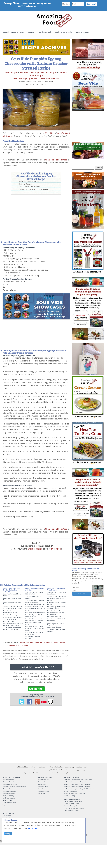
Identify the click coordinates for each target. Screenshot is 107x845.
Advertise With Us (43, 791)
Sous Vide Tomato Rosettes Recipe (12, 599)
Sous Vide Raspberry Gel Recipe (33, 597)
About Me (41, 789)
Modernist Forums (43, 782)
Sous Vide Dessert (58, 642)
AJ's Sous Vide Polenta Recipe (12, 608)
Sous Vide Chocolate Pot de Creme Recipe (34, 633)
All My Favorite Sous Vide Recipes (56, 630)
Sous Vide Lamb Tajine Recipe (56, 596)
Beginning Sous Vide (70, 791)
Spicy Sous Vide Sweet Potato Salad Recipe (56, 593)
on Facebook (56, 548)
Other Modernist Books (71, 810)
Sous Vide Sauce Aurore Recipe (13, 606)
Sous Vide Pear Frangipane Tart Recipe (35, 609)
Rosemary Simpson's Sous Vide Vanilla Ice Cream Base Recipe (35, 605)
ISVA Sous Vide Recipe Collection (38, 642)
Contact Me (41, 793)
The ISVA (48, 133)
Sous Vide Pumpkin (10, 645)
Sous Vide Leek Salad (54, 627)
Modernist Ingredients (10, 784)
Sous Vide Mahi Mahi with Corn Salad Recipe (57, 620)
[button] (14, 32)
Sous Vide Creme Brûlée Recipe (35, 612)
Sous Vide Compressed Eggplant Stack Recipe (10, 611)
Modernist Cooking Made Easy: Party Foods (77, 784)
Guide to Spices (8, 800)
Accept (8, 833)
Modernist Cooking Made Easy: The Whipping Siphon (80, 789)
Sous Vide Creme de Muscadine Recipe (9, 620)
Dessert (22, 642)
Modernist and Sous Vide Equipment (14, 786)
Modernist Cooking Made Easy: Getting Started (78, 780)
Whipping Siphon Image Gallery (74, 808)
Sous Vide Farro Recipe (10, 615)
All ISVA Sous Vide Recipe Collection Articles (12, 628)
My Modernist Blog (43, 780)
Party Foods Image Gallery (72, 806)
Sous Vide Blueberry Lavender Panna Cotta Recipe (35, 601)
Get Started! (36, 689)
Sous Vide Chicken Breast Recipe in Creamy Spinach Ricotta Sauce (55, 612)
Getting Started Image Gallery (73, 801)
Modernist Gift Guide (9, 791)
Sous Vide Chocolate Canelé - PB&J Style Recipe (34, 593)
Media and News (43, 786)
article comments (35, 548)
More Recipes (11, 72)
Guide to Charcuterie (9, 803)
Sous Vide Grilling (69, 796)
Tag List (5, 805)
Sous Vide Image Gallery (71, 804)
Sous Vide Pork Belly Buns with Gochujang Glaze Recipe (13, 624)
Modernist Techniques (10, 782)
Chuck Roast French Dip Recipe (13, 617)
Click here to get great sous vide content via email (36, 78)
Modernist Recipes (8, 780)
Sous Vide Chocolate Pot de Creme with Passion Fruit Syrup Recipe (35, 628)
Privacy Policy (34, 828)
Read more (49, 81)
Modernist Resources (9, 789)
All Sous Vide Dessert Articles (32, 637)
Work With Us (42, 784)
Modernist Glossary (9, 793)
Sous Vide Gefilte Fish (54, 617)
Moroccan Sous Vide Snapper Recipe (56, 603)
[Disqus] (36, 736)
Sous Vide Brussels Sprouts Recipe (12, 603)
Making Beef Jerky (8, 796)
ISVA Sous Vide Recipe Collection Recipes (38, 72)
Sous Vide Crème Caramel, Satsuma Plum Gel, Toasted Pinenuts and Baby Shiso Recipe (34, 621)
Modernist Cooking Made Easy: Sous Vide (77, 786)
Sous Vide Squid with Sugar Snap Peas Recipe (56, 607)
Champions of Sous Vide (56, 159)
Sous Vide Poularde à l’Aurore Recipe (12, 595)
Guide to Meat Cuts (9, 798)
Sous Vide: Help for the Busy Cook (74, 793)
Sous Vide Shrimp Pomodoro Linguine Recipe (56, 624)
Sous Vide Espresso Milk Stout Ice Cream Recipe (34, 616)
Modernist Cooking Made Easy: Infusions (77, 782)
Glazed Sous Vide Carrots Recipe (55, 599)
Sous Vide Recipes (24, 645)
